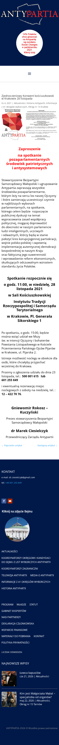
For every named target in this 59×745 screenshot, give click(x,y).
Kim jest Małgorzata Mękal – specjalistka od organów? (37, 695)
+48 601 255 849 (13, 482)
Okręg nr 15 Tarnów (31, 704)
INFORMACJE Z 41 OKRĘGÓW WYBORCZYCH (26, 582)
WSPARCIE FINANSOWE (15, 630)
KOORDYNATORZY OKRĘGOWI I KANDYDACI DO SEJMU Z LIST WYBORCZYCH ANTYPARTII (26, 560)
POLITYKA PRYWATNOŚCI (15, 642)
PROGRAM (7, 604)
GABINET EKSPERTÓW (14, 611)
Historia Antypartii (36, 103)
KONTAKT (39, 636)
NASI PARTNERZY (11, 617)
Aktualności (20, 103)
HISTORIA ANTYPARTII (14, 588)
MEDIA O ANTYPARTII (42, 575)
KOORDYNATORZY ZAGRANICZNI (20, 568)
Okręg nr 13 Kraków (38, 106)
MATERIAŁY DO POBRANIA (16, 636)
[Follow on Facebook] (4, 501)
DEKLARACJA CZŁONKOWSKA (18, 623)
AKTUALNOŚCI (10, 551)
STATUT (33, 604)
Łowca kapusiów (30, 673)
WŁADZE (21, 604)
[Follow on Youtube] (10, 501)
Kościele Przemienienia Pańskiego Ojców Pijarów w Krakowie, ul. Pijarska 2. (28, 348)
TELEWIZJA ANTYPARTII (14, 575)
